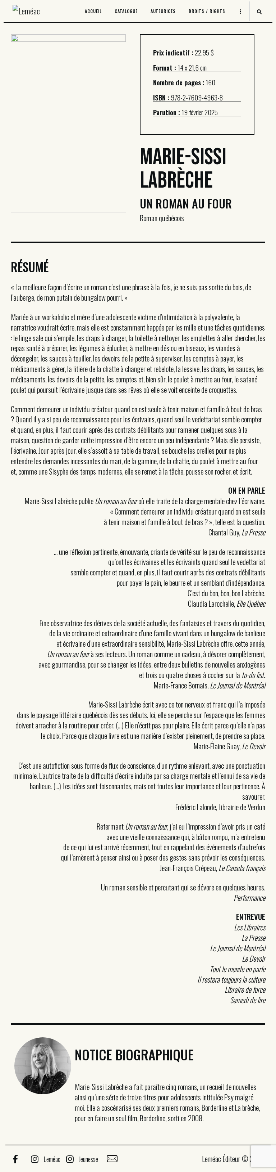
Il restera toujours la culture (231, 979)
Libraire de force (245, 989)
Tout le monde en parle (237, 968)
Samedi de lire (247, 999)
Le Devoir (253, 958)
